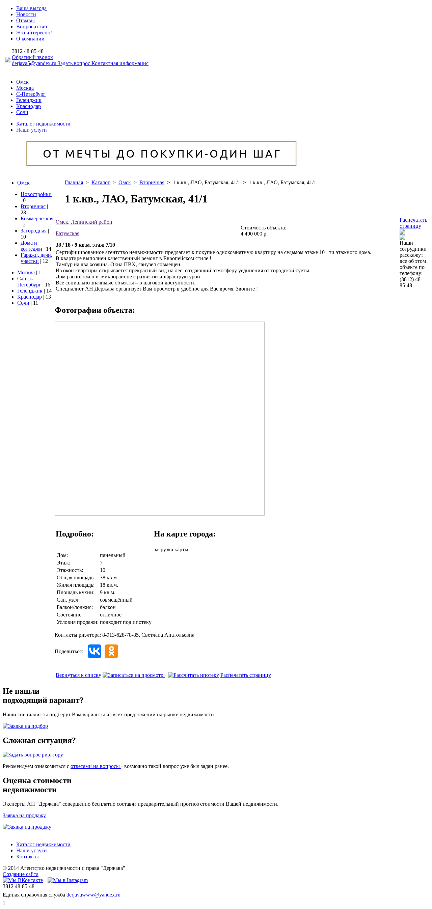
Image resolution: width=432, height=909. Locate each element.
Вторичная (33, 206)
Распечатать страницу (413, 223)
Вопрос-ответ (32, 26)
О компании (30, 39)
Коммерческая (37, 218)
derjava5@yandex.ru (35, 63)
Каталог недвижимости (43, 124)
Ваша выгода (31, 8)
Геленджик (29, 100)
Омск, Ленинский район (84, 222)
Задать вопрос (74, 63)
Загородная (34, 230)
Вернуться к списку (78, 675)
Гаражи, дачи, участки (36, 258)
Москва (25, 88)
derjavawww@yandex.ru (93, 895)
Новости (26, 14)
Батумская (67, 233)
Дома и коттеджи (31, 246)
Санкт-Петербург (29, 281)
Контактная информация (119, 63)
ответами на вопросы (96, 766)
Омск (22, 82)
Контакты (27, 856)
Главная (74, 182)
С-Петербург (31, 94)
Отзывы (25, 20)
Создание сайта (20, 874)
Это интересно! (34, 32)
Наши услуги (31, 130)
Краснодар (28, 106)
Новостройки (36, 194)
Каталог (100, 182)
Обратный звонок (32, 57)
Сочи (22, 112)
